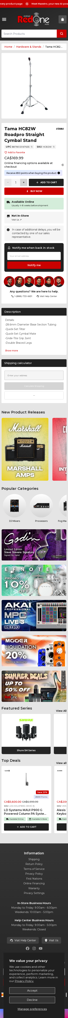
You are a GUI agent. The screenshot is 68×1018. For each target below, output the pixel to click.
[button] (34, 806)
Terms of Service (34, 869)
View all (61, 763)
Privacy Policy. (24, 981)
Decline (32, 1000)
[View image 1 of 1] (34, 85)
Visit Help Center (25, 940)
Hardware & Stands (28, 46)
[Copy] (32, 146)
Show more (11, 350)
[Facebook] (27, 948)
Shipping (34, 859)
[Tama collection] (60, 129)
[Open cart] (63, 19)
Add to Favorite (16, 152)
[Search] (62, 34)
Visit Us (17, 219)
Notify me (34, 265)
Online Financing (34, 883)
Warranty (34, 888)
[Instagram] (34, 948)
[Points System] (58, 172)
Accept (32, 990)
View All (61, 710)
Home (8, 46)
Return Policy (34, 864)
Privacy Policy (34, 873)
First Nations (34, 878)
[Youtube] (40, 948)
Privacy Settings (34, 893)
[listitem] (25, 449)
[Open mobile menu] (4, 19)
